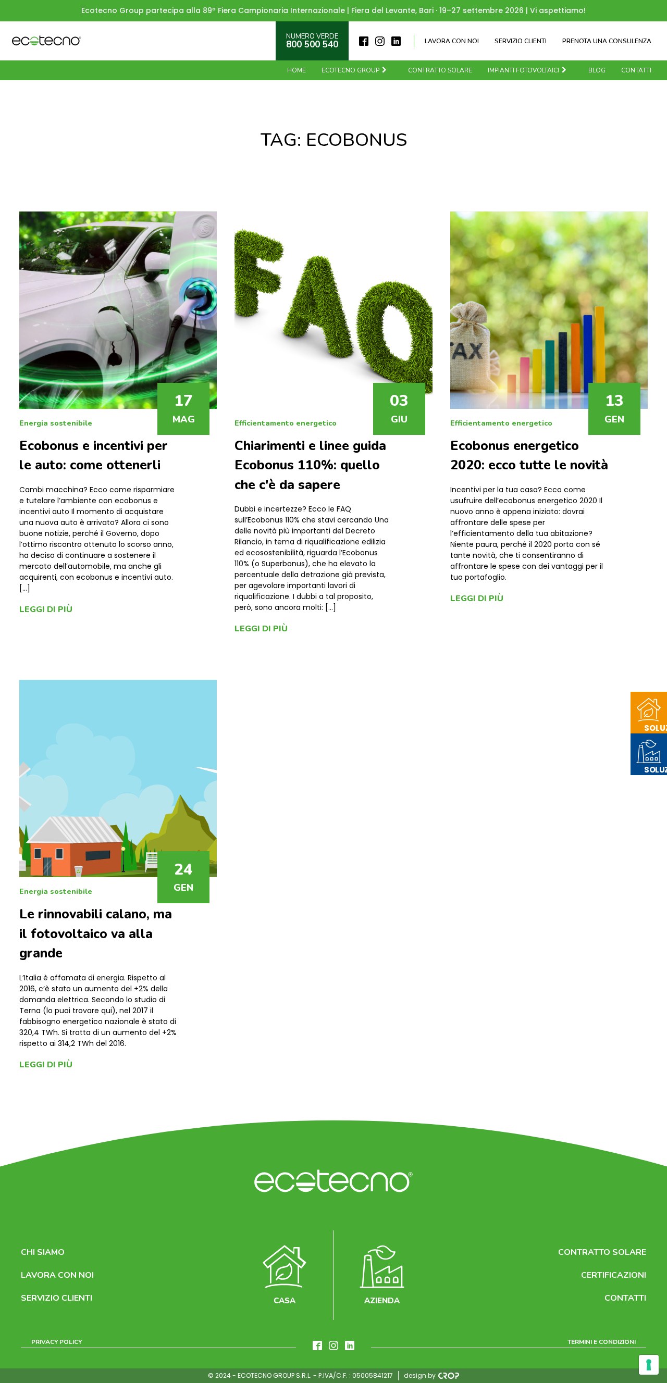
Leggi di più (45, 609)
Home (296, 70)
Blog (597, 70)
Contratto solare (440, 70)
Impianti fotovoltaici (523, 70)
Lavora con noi (452, 41)
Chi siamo (43, 1252)
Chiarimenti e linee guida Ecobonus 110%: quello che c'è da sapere (310, 465)
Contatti (636, 70)
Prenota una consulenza (606, 41)
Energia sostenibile (55, 423)
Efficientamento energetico (285, 423)
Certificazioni (613, 1275)
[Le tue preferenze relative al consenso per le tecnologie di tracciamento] (649, 1365)
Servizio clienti (521, 41)
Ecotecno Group (350, 70)
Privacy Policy (56, 1342)
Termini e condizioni (601, 1342)
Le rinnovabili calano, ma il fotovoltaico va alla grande (95, 933)
